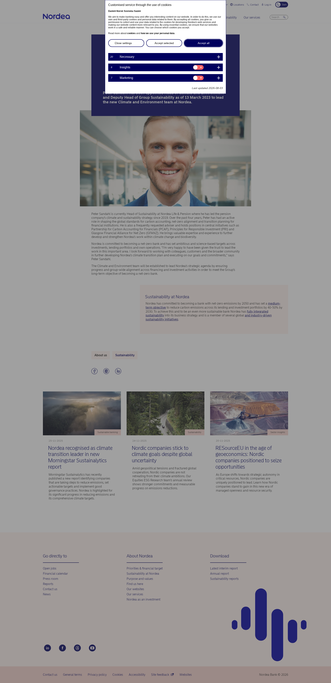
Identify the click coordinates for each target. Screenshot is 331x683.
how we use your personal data (158, 33)
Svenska (128, 11)
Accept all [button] (203, 43)
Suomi (137, 11)
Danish (112, 11)
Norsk (119, 11)
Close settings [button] (123, 43)
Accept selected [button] (164, 43)
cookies (131, 33)
